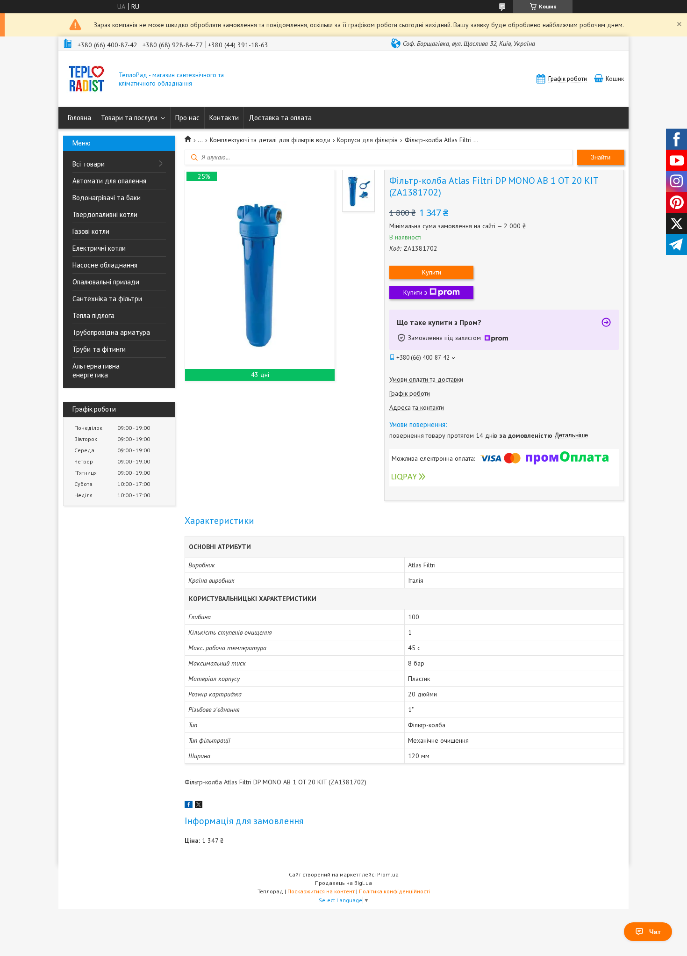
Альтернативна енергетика (96, 370)
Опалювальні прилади (105, 281)
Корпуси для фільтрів (367, 140)
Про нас (187, 117)
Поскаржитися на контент (321, 891)
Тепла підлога (93, 315)
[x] (198, 806)
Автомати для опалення (109, 180)
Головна (79, 117)
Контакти (224, 117)
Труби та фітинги (99, 349)
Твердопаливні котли (104, 214)
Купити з (415, 292)
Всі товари (88, 163)
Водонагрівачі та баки (106, 197)
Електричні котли (99, 248)
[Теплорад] (86, 80)
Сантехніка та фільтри (107, 298)
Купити (431, 272)
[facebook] (189, 806)
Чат (655, 931)
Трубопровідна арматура (111, 332)
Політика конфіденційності (394, 891)
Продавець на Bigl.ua (343, 882)
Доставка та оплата (280, 117)
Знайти (600, 157)
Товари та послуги (129, 117)
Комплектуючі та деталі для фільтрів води (270, 140)
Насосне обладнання (104, 265)
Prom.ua (388, 874)
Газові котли (90, 231)
